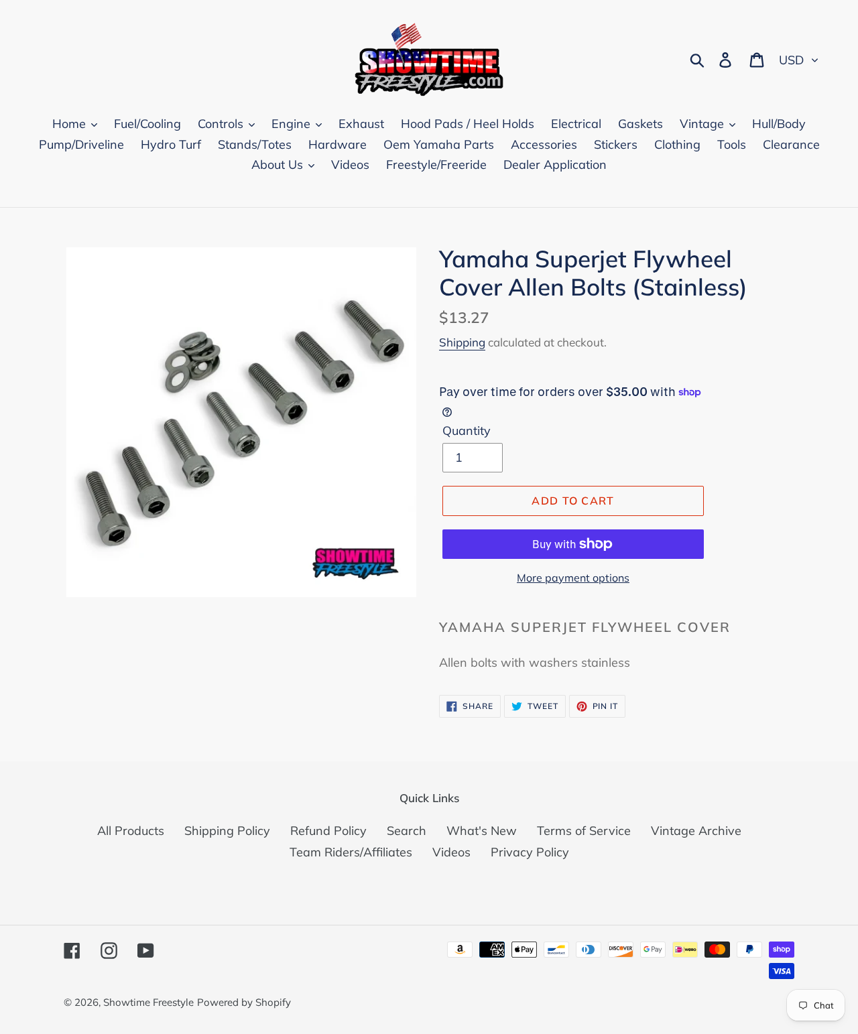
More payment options (573, 577)
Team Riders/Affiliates (351, 852)
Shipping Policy (227, 830)
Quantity (466, 430)
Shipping (462, 342)
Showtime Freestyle (148, 1002)
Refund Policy (328, 830)
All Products (130, 830)
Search (406, 830)
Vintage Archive (696, 830)
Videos (451, 852)
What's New (481, 830)
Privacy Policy (530, 852)
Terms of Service (584, 830)
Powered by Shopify (244, 1002)
